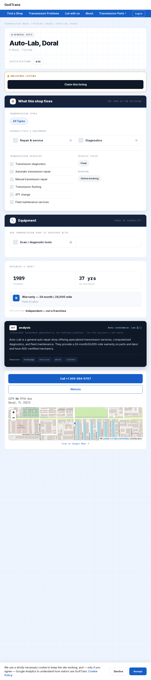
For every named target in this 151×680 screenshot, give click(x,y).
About (89, 13)
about (58, 359)
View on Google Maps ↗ (75, 443)
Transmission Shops (16, 23)
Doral (49, 23)
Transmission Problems (44, 13)
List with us (72, 13)
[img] (75, 423)
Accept (138, 671)
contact (71, 359)
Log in (138, 13)
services (44, 359)
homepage (29, 359)
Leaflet (106, 438)
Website (75, 389)
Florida (37, 23)
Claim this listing (75, 84)
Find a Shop (15, 13)
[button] (13, 412)
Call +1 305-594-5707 (75, 378)
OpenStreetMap (121, 438)
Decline (118, 671)
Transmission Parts (111, 13)
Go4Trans (12, 5)
